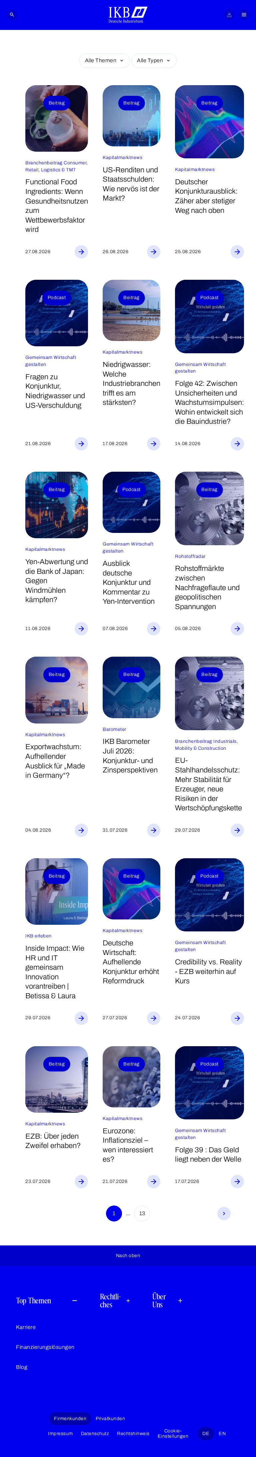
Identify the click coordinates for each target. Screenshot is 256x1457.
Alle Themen (101, 60)
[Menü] (244, 14)
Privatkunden (110, 1418)
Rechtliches (110, 1301)
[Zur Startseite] (128, 15)
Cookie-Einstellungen (173, 1433)
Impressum (60, 1433)
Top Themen (33, 1300)
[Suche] (12, 14)
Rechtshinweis (133, 1433)
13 (142, 1213)
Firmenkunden (70, 1418)
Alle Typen (150, 60)
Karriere (26, 1327)
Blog (21, 1367)
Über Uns (159, 1301)
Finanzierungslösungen (45, 1347)
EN (222, 1433)
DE (205, 1433)
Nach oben (128, 1255)
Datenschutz (95, 1433)
